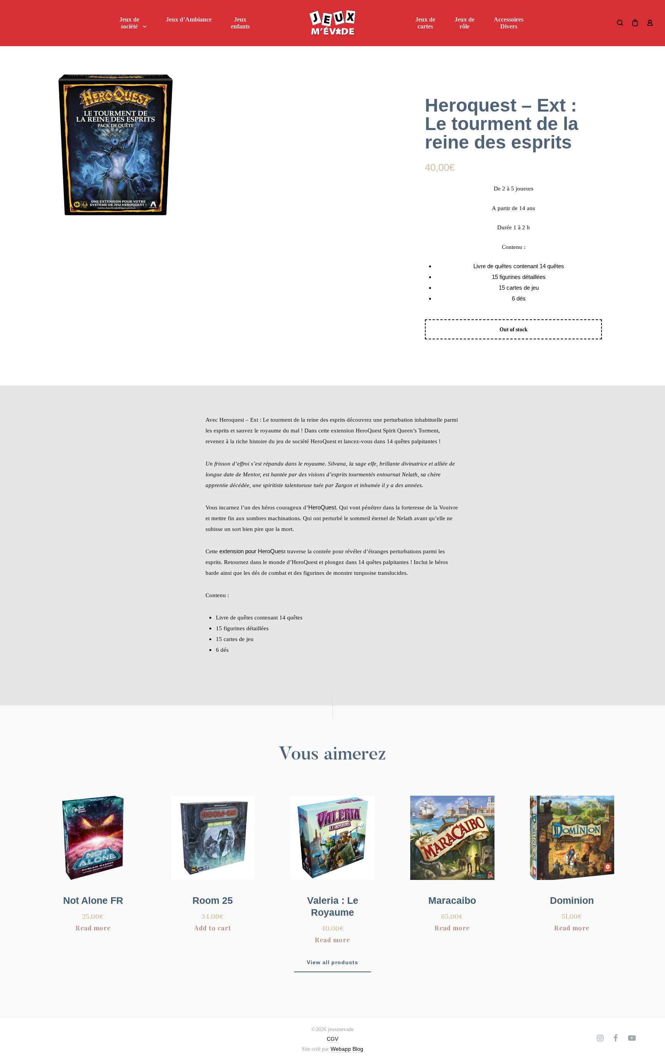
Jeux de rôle (464, 23)
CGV (332, 1039)
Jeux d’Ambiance (189, 19)
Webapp (341, 1049)
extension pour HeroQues (251, 551)
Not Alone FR (93, 900)
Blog (358, 1049)
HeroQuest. (323, 507)
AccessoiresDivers (508, 23)
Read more (93, 928)
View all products (333, 962)
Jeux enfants (240, 23)
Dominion (572, 900)
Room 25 (212, 900)
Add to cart (212, 928)
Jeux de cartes (425, 23)
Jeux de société (129, 23)
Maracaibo (452, 900)
